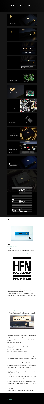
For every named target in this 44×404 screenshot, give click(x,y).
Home (18, 7)
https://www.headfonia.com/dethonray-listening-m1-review (12, 246)
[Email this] (20, 8)
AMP (22, 7)
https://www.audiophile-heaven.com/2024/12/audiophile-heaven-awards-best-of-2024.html (15, 310)
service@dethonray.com (9, 399)
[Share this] (21, 8)
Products (20, 7)
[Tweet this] (22, 8)
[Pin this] (24, 8)
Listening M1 (24, 7)
